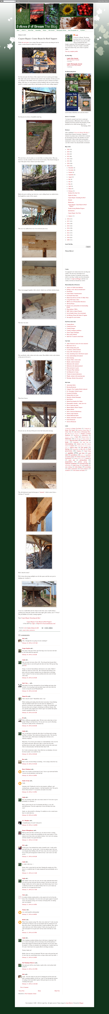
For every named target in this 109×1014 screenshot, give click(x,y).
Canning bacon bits (71, 326)
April (69, 186)
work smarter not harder (79, 470)
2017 (68, 221)
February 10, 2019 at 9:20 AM (29, 764)
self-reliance (68, 465)
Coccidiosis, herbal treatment (74, 349)
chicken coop (80, 444)
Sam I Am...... (25, 683)
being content (86, 439)
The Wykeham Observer (28, 963)
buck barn (85, 442)
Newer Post (21, 991)
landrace (76, 458)
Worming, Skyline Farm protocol (75, 378)
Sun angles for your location (73, 317)
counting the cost (80, 445)
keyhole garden (70, 456)
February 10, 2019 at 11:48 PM (29, 825)
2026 (68, 149)
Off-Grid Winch (70, 303)
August (70, 177)
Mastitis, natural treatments (73, 362)
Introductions (71, 210)
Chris (23, 895)
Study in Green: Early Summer (74, 65)
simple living (76, 465)
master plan (71, 460)
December (71, 168)
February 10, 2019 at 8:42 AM (29, 691)
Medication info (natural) (73, 364)
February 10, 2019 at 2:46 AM (29, 654)
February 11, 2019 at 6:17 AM (29, 889)
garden (70, 453)
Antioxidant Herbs (71, 385)
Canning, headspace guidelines (74, 330)
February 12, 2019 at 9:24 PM (29, 957)
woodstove (67, 470)
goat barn (81, 453)
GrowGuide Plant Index (72, 295)
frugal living (87, 451)
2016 (68, 223)
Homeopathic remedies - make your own (76, 403)
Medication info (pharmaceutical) (75, 366)
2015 (68, 226)
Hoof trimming (70, 358)
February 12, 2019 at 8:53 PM (29, 932)
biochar (66, 440)
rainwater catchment (70, 463)
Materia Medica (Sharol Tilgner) (74, 407)
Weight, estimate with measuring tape (76, 376)
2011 (68, 235)
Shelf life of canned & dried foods (75, 336)
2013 (68, 230)
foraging (79, 451)
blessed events (74, 440)
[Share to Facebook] (50, 628)
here (25, 665)
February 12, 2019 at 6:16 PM (29, 904)
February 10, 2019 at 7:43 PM (29, 792)
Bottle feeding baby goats (73, 347)
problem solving (82, 462)
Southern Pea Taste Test (74, 193)
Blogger (81, 1003)
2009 (68, 240)
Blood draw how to (71, 345)
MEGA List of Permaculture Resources (76, 301)
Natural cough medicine (72, 413)
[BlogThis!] (47, 628)
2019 (68, 165)
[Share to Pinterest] (52, 628)
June (69, 181)
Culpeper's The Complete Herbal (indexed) (77, 389)
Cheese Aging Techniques (73, 332)
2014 (68, 228)
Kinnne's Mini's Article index (74, 360)
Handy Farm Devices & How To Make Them (77, 297)
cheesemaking (69, 444)
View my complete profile (71, 51)
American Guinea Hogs (83, 430)
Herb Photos (70, 399)
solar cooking (68, 467)
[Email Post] (42, 628)
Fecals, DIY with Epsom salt (74, 351)
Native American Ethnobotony (74, 411)
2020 (68, 163)
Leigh (33, 623)
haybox (82, 455)
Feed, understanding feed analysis (75, 356)
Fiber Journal (51, 30)
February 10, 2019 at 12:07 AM (29, 643)
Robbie (24, 920)
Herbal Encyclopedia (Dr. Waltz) (75, 401)
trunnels (42, 492)
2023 (68, 156)
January (70, 216)
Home (18, 30)
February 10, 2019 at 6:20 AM (29, 678)
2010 (68, 237)
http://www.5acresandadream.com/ (46, 623)
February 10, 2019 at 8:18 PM (29, 815)
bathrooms (68, 439)
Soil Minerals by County (73, 372)
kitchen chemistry (81, 456)
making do (88, 458)
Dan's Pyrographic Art (73, 30)
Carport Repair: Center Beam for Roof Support (39, 622)
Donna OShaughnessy (27, 830)
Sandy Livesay (25, 781)
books (66, 442)
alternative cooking (69, 437)
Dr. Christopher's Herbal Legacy (74, 391)
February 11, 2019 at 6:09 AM (29, 856)
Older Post (57, 991)
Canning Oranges (71, 328)
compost (72, 445)
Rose (23, 759)
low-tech (81, 458)
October (70, 172)
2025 (68, 151)
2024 (68, 154)
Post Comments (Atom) (30, 993)
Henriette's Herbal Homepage (74, 397)
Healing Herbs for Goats (72, 395)
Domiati (70, 200)
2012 (68, 233)
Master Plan (30, 30)
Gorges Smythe (26, 648)
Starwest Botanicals (71, 421)
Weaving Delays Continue (73, 60)
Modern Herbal (70, 409)
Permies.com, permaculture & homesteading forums (77, 306)
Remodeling (38, 30)
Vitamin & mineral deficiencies (74, 374)
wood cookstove (84, 468)
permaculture (83, 460)
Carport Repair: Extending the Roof (30, 618)
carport (24, 630)
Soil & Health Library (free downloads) (76, 313)
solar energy (78, 467)
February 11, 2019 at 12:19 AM (29, 840)
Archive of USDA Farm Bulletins (75, 287)
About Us (24, 30)
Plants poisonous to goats (73, 368)
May (69, 184)
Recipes (44, 30)
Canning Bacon (70, 324)
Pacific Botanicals (71, 419)
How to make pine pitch (72, 405)
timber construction (30, 630)
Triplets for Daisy (72, 195)
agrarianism (85, 435)
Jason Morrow (69, 1003)
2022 (68, 158)
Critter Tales (68, 432)
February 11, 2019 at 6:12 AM (29, 873)
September (71, 174)
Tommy (24, 910)
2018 (68, 219)
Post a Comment (24, 987)
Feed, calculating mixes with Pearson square (77, 353)
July (69, 179)
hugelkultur (88, 455)
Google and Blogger (76, 278)
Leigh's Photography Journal (74, 64)
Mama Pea (25, 696)
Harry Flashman (26, 769)
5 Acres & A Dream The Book (73, 428)
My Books (82, 30)
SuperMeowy (77, 435)
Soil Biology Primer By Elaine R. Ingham (77, 315)
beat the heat (78, 439)
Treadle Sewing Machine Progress (76, 208)
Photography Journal (61, 30)
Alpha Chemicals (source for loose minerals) (77, 343)
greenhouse (74, 455)
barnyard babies (85, 437)
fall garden (84, 447)
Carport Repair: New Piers (74, 213)
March (70, 188)
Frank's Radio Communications (74, 293)
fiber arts (83, 449)
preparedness (68, 462)
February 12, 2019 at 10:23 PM (29, 969)
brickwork (75, 442)
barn (76, 437)
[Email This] (45, 628)
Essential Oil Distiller (72, 393)
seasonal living (84, 463)
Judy (23, 638)
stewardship (88, 467)
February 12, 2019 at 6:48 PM (29, 914)
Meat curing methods (72, 334)
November (71, 170)
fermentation (75, 449)
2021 (68, 161)
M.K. (23, 845)
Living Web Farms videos (73, 299)
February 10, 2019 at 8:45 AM (29, 712)
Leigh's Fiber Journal (72, 58)
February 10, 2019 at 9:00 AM (29, 754)
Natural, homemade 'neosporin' (74, 417)
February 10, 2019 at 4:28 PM (29, 775)
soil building (85, 465)
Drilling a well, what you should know (76, 289)
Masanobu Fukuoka (74, 433)
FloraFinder (69, 291)
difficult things (73, 447)
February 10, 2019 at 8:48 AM (29, 726)
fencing (67, 449)
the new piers (25, 42)
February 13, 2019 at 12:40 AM (29, 984)
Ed (23, 718)
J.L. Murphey (25, 820)
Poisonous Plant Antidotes (73, 370)
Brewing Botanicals (71, 387)
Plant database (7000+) (72, 309)
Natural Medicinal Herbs (73, 415)
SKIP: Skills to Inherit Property (74, 311)
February (70, 191)
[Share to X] (48, 628)
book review (84, 440)
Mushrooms (71, 202)
